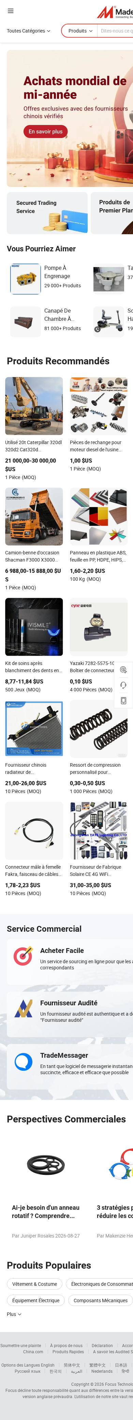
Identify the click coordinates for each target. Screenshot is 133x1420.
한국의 (55, 1371)
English (48, 1365)
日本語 (121, 1365)
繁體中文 (97, 1365)
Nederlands (102, 1371)
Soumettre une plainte (20, 1345)
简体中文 (72, 1365)
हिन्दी (125, 1371)
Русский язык (27, 1371)
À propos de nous (66, 1345)
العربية (76, 1371)
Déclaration (102, 1345)
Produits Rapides (68, 1351)
